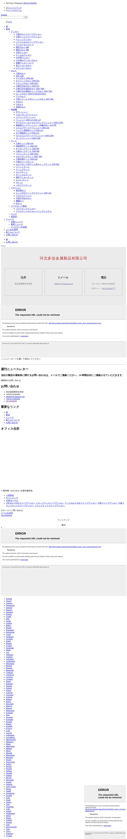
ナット (14, 141)
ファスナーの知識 (19, 227)
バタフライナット (24, 185)
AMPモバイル (12, 500)
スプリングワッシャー (26, 117)
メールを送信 (7, 513)
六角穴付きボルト (24, 198)
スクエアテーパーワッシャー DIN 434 (32, 128)
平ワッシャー (22, 112)
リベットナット (23, 167)
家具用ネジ (21, 190)
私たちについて (13, 232)
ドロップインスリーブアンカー (50, 503)
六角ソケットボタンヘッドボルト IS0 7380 (34, 99)
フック (14, 214)
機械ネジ (20, 201)
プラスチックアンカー (26, 209)
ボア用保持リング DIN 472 (27, 133)
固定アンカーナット (25, 177)
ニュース (10, 219)
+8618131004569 (30, 3)
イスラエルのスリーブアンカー (30, 42)
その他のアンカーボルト (27, 60)
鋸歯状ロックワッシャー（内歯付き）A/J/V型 (36, 125)
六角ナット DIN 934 (24, 143)
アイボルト (21, 96)
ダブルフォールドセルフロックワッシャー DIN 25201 (39, 123)
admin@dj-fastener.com (15, 397)
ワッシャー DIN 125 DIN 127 (28, 120)
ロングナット (22, 172)
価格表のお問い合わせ (11, 380)
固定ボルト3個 (22, 50)
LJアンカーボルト (24, 68)
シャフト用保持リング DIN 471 (29, 130)
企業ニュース (17, 222)
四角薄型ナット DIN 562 (26, 146)
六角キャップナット (25, 162)
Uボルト (19, 104)
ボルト (14, 71)
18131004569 (11, 401)
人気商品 (10, 495)
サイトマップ (12, 498)
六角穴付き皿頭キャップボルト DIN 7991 (34, 91)
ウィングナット (23, 170)
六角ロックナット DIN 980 (27, 151)
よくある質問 (12, 230)
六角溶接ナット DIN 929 (26, 159)
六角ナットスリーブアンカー (29, 37)
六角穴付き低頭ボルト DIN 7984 (30, 89)
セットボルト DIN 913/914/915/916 (31, 94)
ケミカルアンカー (24, 55)
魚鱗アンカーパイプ (25, 63)
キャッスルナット (24, 175)
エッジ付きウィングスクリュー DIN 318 (33, 193)
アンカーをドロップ (25, 45)
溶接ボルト (21, 107)
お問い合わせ (12, 235)
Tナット (19, 183)
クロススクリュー (24, 196)
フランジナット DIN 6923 (27, 154)
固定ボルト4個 (22, 47)
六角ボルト (21, 73)
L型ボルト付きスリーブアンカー (20, 503)
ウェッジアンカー (24, 39)
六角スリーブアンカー (107, 503)
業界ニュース (17, 224)
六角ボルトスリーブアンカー (29, 34)
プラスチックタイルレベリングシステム (34, 211)
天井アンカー (22, 52)
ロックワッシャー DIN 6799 (28, 138)
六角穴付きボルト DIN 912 (27, 86)
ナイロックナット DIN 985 (27, 149)
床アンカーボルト (24, 66)
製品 (8, 29)
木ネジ (19, 203)
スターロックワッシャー (27, 115)
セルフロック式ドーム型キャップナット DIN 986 (37, 164)
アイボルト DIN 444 (24, 78)
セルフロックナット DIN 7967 (29, 156)
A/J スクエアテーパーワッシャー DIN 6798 (34, 136)
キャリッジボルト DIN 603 (27, 81)
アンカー (15, 32)
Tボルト (19, 102)
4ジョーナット (22, 180)
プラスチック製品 (19, 206)
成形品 (14, 216)
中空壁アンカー (23, 58)
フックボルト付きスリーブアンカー (80, 503)
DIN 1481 (20, 76)
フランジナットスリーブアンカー (49, 506)
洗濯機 (14, 109)
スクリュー (16, 188)
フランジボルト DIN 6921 (27, 83)
